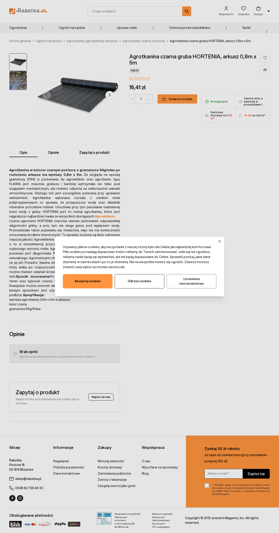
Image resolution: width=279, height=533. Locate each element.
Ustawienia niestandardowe (191, 281)
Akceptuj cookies (88, 281)
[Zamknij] (219, 241)
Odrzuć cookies (139, 281)
